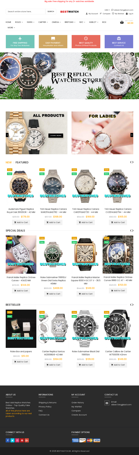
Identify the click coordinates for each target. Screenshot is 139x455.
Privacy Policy (45, 406)
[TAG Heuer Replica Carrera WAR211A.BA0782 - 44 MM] (53, 186)
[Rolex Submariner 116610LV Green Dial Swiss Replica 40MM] (53, 254)
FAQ (40, 410)
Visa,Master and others (53, 45)
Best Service (119, 42)
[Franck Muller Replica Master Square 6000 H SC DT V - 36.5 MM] (85, 254)
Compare (106, 14)
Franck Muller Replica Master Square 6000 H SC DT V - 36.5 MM (85, 280)
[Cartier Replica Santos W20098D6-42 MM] (53, 328)
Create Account (79, 414)
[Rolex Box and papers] (21, 328)
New (9, 162)
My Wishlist (119, 14)
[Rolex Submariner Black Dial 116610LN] (85, 328)
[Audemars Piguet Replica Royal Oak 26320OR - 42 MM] (21, 186)
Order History (78, 402)
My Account (93, 14)
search (51, 11)
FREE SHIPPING (20, 42)
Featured (22, 162)
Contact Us (44, 414)
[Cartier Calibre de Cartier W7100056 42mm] (118, 328)
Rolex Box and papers (21, 351)
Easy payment (53, 42)
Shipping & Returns (47, 402)
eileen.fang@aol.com (122, 10)
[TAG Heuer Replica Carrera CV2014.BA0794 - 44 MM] (118, 186)
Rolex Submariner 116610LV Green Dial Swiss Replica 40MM (53, 280)
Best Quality (86, 42)
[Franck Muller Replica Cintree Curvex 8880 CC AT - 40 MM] (118, 254)
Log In (131, 14)
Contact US (119, 45)
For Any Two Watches (20, 45)
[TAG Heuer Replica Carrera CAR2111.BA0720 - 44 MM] (85, 186)
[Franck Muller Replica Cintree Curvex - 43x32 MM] (21, 254)
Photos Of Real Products (86, 45)
